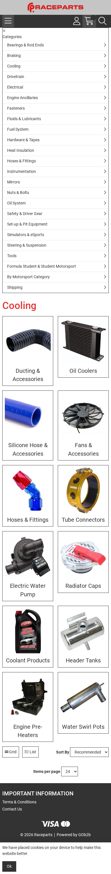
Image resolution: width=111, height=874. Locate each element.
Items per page (46, 771)
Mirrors (13, 182)
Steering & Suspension (26, 245)
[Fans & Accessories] (83, 416)
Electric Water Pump (28, 590)
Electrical (15, 87)
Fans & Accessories (83, 449)
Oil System (16, 203)
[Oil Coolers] (83, 342)
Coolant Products (28, 660)
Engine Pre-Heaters (27, 731)
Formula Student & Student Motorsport (41, 266)
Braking (14, 55)
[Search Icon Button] (102, 21)
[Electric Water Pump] (28, 557)
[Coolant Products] (28, 631)
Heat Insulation (20, 150)
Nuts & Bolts (18, 192)
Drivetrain (15, 76)
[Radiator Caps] (83, 557)
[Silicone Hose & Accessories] (28, 416)
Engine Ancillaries (22, 97)
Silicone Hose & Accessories (28, 449)
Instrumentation (21, 171)
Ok (9, 866)
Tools (12, 255)
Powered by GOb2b (74, 834)
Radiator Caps (83, 586)
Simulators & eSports (25, 234)
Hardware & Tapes (23, 140)
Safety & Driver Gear (24, 213)
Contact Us (12, 809)
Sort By (62, 752)
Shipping (14, 287)
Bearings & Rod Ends (25, 45)
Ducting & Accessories (28, 375)
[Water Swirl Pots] (83, 698)
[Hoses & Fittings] (28, 490)
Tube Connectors (83, 520)
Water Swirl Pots (83, 727)
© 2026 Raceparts (36, 834)
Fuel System (17, 129)
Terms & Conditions (19, 802)
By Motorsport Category (28, 277)
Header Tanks (83, 660)
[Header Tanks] (83, 631)
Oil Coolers (83, 371)
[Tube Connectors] (83, 490)
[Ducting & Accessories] (28, 342)
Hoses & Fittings (21, 161)
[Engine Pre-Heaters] (28, 698)
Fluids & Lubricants (24, 118)
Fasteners (16, 108)
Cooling (13, 66)
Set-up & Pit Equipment (27, 224)
